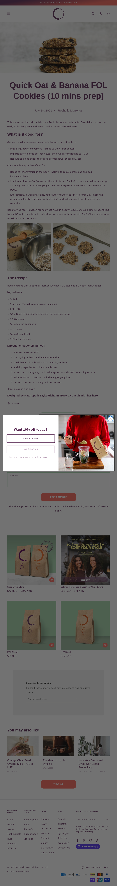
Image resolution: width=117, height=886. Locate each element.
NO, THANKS (30, 449)
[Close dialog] (110, 418)
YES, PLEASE (30, 438)
